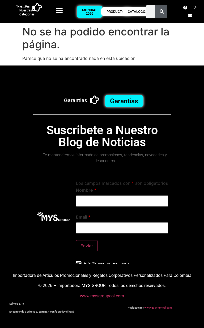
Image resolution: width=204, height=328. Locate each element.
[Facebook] (185, 8)
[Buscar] (161, 11)
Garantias (75, 100)
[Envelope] (190, 16)
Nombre (86, 190)
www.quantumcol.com (158, 307)
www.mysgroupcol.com (102, 295)
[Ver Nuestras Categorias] (37, 7)
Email (83, 217)
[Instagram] (195, 8)
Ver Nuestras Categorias (27, 10)
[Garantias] (94, 100)
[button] (59, 10)
